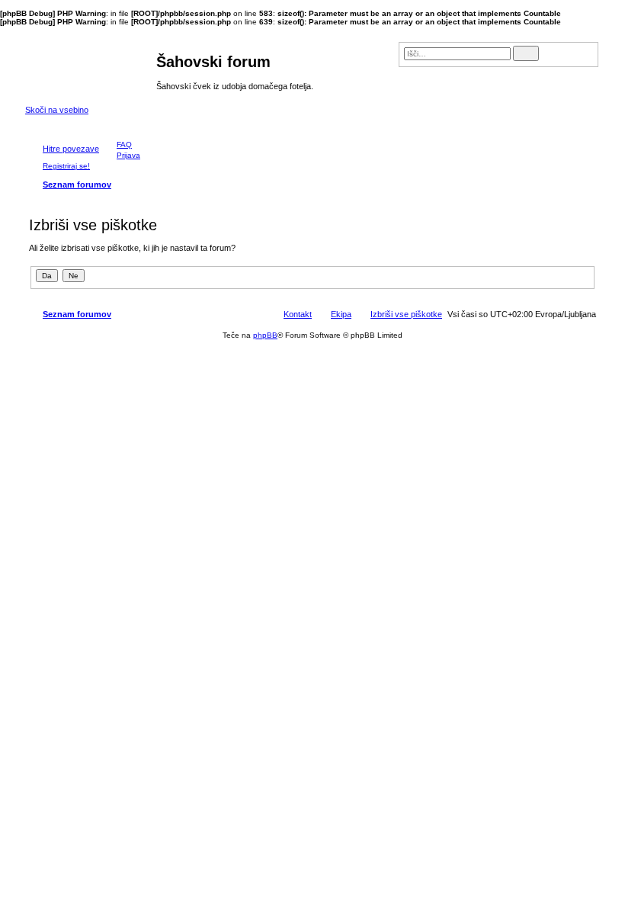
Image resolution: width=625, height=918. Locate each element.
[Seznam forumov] (90, 65)
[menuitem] (117, 144)
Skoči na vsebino (56, 109)
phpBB (265, 335)
